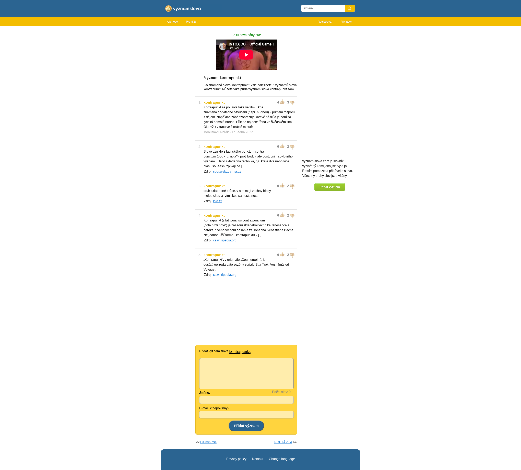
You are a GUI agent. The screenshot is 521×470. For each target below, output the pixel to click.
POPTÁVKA (283, 442)
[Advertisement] (177, 90)
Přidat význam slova (225, 351)
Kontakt (257, 459)
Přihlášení (346, 21)
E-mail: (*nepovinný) (214, 408)
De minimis (208, 442)
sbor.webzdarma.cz (227, 171)
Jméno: (204, 392)
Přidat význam (330, 187)
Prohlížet (191, 21)
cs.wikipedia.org (224, 240)
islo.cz (217, 201)
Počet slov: (280, 392)
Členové (172, 21)
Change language (282, 459)
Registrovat (325, 21)
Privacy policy (236, 459)
